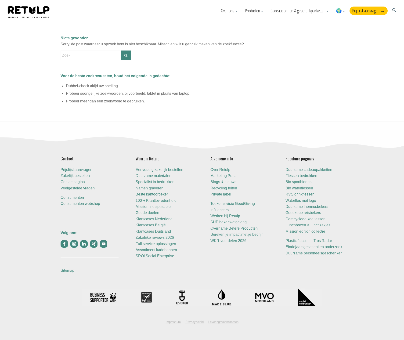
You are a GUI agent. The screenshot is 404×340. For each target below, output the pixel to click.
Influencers (219, 210)
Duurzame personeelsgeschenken (314, 253)
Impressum (173, 322)
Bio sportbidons (298, 182)
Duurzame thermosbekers (306, 207)
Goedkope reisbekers (303, 213)
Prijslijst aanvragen (76, 170)
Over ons (228, 10)
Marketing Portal (224, 176)
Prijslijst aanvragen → (368, 10)
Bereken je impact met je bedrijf (236, 234)
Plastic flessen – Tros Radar (308, 241)
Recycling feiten (223, 188)
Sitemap (67, 270)
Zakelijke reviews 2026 (155, 237)
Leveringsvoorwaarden (223, 322)
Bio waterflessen (299, 188)
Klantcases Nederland (154, 219)
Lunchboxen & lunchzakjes (307, 225)
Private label (220, 194)
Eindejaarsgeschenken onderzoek (313, 247)
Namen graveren (149, 188)
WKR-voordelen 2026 (228, 241)
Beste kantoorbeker (152, 194)
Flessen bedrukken (301, 176)
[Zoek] (394, 10)
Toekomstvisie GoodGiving (232, 204)
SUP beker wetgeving (228, 222)
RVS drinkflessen (299, 194)
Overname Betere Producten (234, 228)
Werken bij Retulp (225, 216)
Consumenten (72, 197)
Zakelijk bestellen (75, 176)
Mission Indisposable (153, 207)
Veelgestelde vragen (78, 188)
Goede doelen (147, 213)
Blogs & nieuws (223, 182)
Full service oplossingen (156, 244)
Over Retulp (220, 170)
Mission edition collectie (305, 231)
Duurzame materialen (153, 176)
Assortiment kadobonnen (156, 250)
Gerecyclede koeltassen (305, 219)
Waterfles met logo (300, 201)
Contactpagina (73, 182)
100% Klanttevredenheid (156, 201)
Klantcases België (151, 225)
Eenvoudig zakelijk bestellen (159, 170)
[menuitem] (394, 10)
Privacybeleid (194, 322)
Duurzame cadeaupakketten (308, 170)
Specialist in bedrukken (155, 182)
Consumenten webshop (80, 204)
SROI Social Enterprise (155, 256)
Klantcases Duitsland (153, 231)
